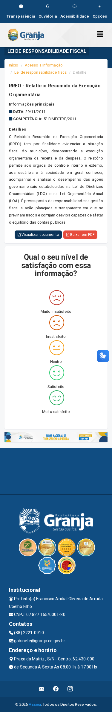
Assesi (35, 704)
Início (14, 65)
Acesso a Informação (44, 65)
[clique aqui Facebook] (56, 689)
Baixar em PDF (81, 235)
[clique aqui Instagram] (70, 689)
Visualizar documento (40, 235)
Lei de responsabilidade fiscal (40, 72)
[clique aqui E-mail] (41, 689)
